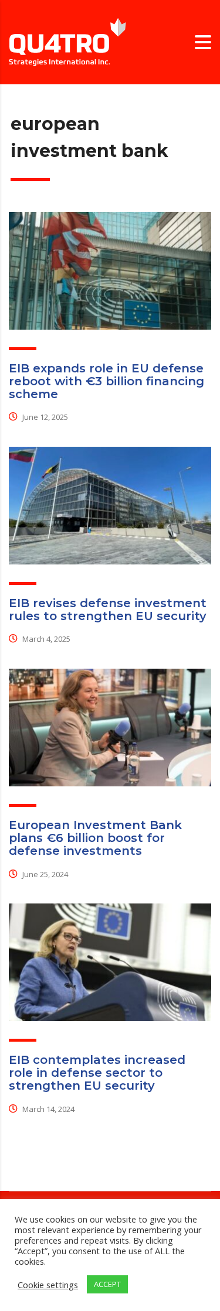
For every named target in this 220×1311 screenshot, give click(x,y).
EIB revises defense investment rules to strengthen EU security (108, 609)
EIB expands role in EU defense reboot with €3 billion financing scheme (106, 381)
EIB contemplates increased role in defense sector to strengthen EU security (97, 1073)
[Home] (67, 41)
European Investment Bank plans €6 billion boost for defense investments (95, 838)
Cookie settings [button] (48, 1284)
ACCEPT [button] (107, 1284)
